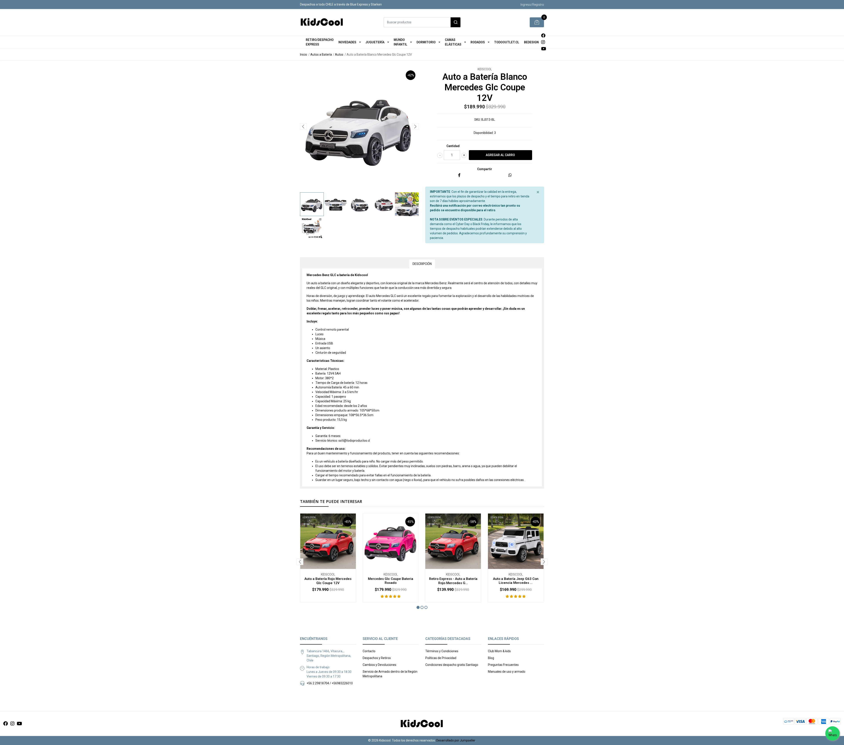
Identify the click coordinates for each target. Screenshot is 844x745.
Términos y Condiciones (441, 651)
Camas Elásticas (453, 42)
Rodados (478, 42)
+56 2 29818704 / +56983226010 (330, 683)
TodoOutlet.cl (506, 42)
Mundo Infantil (400, 42)
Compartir (484, 169)
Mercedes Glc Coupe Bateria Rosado (390, 581)
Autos (339, 54)
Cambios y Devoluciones (379, 665)
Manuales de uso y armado (506, 671)
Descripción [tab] (422, 264)
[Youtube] (543, 48)
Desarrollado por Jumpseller (455, 740)
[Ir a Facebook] (543, 35)
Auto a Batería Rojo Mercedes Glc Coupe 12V (327, 581)
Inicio (303, 54)
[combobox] (422, 22)
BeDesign (531, 42)
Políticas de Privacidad (440, 658)
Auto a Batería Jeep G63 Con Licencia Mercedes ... (515, 581)
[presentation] (303, 126)
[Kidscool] (322, 22)
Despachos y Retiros (377, 658)
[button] (418, 607)
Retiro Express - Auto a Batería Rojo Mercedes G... (453, 581)
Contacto (369, 651)
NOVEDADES (347, 42)
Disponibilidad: (483, 133)
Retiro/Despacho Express (320, 42)
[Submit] (455, 22)
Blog (491, 658)
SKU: (477, 119)
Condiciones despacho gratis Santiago (451, 665)
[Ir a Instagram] (543, 42)
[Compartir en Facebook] (459, 175)
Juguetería (375, 42)
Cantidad (453, 146)
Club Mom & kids (499, 651)
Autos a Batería (321, 54)
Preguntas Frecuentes (503, 665)
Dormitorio (426, 42)
